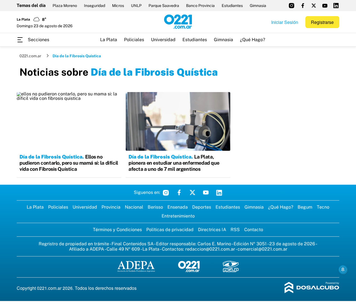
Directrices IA (212, 229)
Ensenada (177, 207)
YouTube (205, 192)
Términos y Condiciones (117, 229)
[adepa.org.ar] (136, 267)
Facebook (179, 192)
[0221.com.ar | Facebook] (302, 5)
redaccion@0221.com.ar (210, 249)
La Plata (108, 39)
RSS (235, 229)
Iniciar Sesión (284, 22)
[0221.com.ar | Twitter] (313, 5)
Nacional (134, 207)
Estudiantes (232, 5)
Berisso (155, 207)
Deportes (201, 207)
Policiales (134, 39)
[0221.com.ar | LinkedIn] (336, 5)
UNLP (136, 5)
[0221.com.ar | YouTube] (325, 5)
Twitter (192, 192)
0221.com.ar (30, 56)
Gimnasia (258, 5)
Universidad (163, 39)
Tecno (323, 207)
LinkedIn (219, 192)
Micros (118, 5)
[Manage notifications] (342, 269)
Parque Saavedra (164, 5)
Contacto (253, 229)
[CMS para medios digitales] (312, 288)
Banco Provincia (200, 5)
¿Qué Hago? (252, 39)
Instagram (165, 192)
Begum (305, 207)
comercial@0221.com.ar (262, 249)
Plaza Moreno (65, 5)
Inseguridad (94, 5)
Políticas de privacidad (170, 229)
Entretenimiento (178, 216)
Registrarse (322, 22)
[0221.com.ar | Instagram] (291, 5)
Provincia (111, 207)
